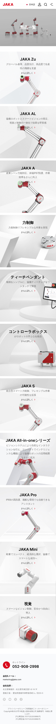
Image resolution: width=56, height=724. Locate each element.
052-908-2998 (25, 666)
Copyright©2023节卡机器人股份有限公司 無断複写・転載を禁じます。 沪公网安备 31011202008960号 (28, 714)
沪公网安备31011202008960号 (28, 719)
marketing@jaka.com (12, 679)
